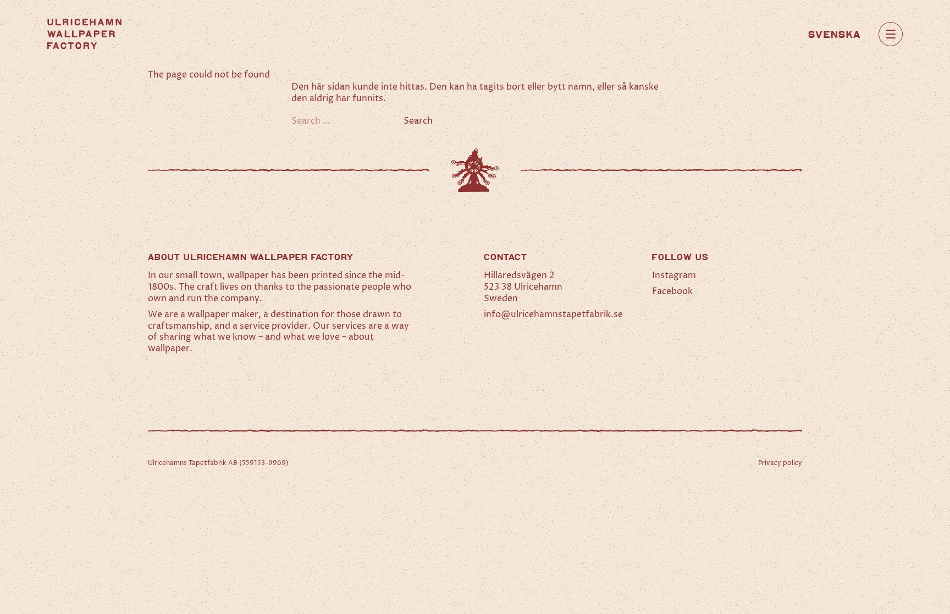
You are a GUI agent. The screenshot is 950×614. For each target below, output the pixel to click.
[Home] (84, 34)
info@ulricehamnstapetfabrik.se (553, 314)
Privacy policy (780, 463)
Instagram (674, 275)
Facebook (672, 291)
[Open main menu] (891, 34)
